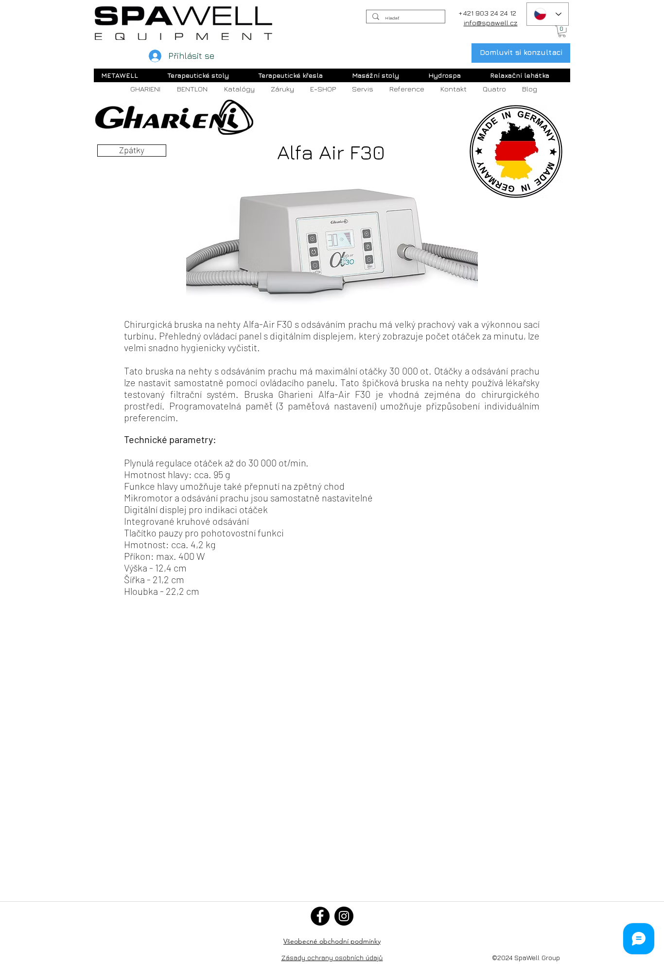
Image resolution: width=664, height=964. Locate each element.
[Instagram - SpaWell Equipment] (343, 916)
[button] (562, 31)
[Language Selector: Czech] (547, 14)
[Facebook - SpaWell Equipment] (320, 916)
